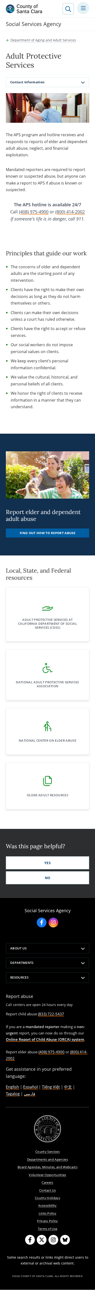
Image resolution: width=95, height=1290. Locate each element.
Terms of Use (47, 1229)
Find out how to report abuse (47, 533)
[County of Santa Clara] (24, 9)
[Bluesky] (65, 1240)
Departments (22, 962)
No (47, 877)
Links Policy (48, 1213)
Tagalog (13, 1093)
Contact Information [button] (27, 82)
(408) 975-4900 (33, 212)
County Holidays (47, 1198)
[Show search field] (68, 9)
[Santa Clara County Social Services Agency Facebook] (42, 922)
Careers (47, 1182)
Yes (47, 862)
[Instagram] (53, 1240)
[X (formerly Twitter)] (42, 1240)
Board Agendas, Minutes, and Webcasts (47, 1167)
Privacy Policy (47, 1221)
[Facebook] (30, 1240)
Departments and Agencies (47, 1159)
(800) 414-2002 (70, 212)
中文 (68, 1087)
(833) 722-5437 (51, 1013)
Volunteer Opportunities (47, 1175)
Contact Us (47, 1190)
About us (18, 948)
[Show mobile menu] (83, 8)
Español (30, 1087)
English (12, 1087)
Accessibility (47, 1205)
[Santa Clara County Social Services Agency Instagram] (53, 922)
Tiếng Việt (51, 1087)
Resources (19, 977)
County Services (47, 1151)
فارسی (29, 1093)
